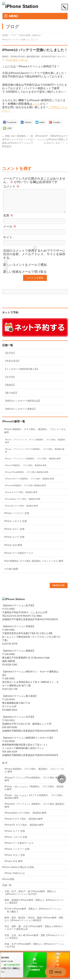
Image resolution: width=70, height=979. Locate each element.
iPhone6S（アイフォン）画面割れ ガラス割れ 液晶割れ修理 (34, 805)
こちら (36, 103)
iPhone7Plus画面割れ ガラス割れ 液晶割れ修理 (26, 472)
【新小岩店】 (11, 393)
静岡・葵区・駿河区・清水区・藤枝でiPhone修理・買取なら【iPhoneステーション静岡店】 (33, 919)
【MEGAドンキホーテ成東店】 (20, 409)
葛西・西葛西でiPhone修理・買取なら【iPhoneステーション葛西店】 (34, 901)
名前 (8, 215)
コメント (11, 186)
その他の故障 (11, 569)
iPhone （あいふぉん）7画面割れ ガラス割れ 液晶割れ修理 (34, 788)
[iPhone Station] (20, 6)
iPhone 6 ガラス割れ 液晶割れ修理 (21, 492)
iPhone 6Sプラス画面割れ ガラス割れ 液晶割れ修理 (29, 479)
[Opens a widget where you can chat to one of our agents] (55, 972)
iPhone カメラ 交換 (14, 537)
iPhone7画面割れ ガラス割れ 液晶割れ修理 (25, 465)
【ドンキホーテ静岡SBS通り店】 (21, 369)
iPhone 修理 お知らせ (17, 60)
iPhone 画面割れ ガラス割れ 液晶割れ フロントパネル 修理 (35, 431)
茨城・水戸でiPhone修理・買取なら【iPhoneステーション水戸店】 (34, 945)
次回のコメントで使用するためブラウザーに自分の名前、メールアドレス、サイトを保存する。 (34, 254)
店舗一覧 (6, 885)
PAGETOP (58, 585)
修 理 (4, 763)
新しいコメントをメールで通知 (25, 264)
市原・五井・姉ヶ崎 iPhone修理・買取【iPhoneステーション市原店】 (34, 936)
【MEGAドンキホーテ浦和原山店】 (22, 400)
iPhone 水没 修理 (13, 545)
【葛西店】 (10, 385)
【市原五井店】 (12, 361)
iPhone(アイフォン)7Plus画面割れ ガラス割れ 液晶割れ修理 (34, 779)
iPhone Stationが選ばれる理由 (18, 867)
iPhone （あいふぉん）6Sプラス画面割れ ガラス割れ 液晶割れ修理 (34, 796)
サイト (7, 237)
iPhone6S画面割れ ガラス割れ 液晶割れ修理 (25, 485)
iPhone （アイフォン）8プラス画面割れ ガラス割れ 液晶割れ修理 (34, 450)
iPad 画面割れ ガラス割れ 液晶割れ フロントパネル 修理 (33, 561)
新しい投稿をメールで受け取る (25, 271)
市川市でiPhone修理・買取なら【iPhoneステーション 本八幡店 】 (33, 910)
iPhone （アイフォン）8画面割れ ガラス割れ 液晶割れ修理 (32, 458)
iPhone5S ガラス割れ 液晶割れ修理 (21, 506)
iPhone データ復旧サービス (18, 553)
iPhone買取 (9, 879)
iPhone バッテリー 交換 (16, 513)
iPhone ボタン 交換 (14, 529)
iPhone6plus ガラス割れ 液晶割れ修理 (22, 499)
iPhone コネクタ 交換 (15, 521)
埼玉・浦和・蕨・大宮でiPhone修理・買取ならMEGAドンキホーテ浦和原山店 (33, 927)
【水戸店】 (10, 377)
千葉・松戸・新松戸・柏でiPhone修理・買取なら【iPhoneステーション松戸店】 (30, 892)
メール (9, 226)
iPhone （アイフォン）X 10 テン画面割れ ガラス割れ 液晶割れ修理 (35, 441)
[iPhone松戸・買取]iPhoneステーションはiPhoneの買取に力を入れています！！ (51, 139)
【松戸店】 (10, 353)
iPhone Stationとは (14, 873)
